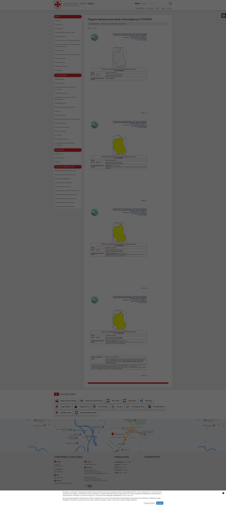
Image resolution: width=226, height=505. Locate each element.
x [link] (223, 493)
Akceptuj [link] (159, 503)
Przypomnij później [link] (149, 503)
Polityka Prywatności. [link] (127, 495)
